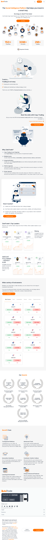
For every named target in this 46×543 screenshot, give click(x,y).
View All (8, 293)
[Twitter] (4, 506)
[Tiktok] (14, 506)
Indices (25, 299)
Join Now (23, 20)
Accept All (38, 530)
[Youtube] (9, 506)
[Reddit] (17, 506)
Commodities (19, 299)
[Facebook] (2, 506)
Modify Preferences (27, 530)
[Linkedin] (7, 506)
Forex (14, 299)
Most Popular (8, 299)
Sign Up (39, 1)
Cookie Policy (11, 539)
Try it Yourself (37, 124)
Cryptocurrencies (36, 299)
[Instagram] (12, 506)
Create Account (9, 216)
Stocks (30, 299)
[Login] (44, 2)
